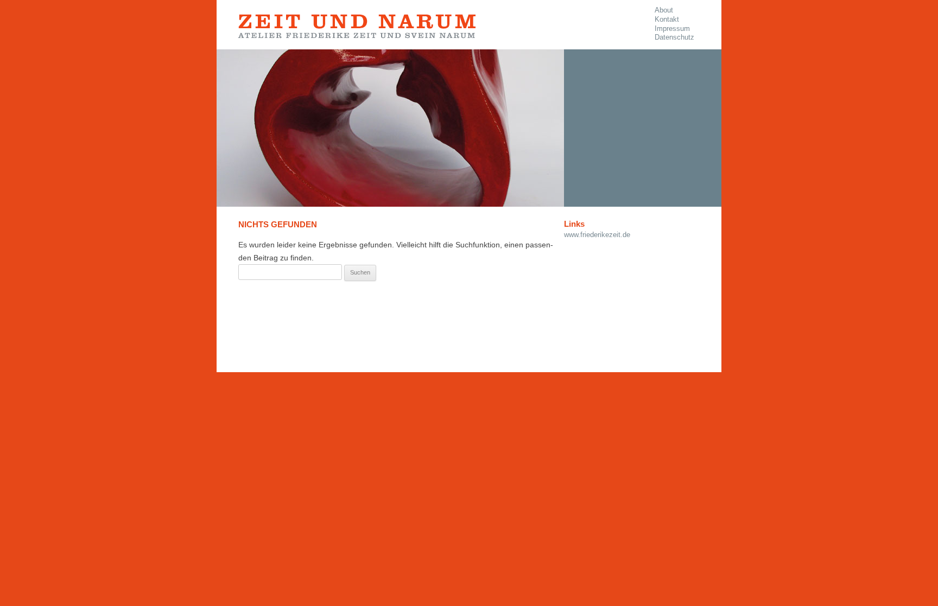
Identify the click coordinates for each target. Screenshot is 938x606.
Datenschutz (674, 37)
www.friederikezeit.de (597, 235)
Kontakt (667, 19)
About (664, 10)
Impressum (672, 29)
